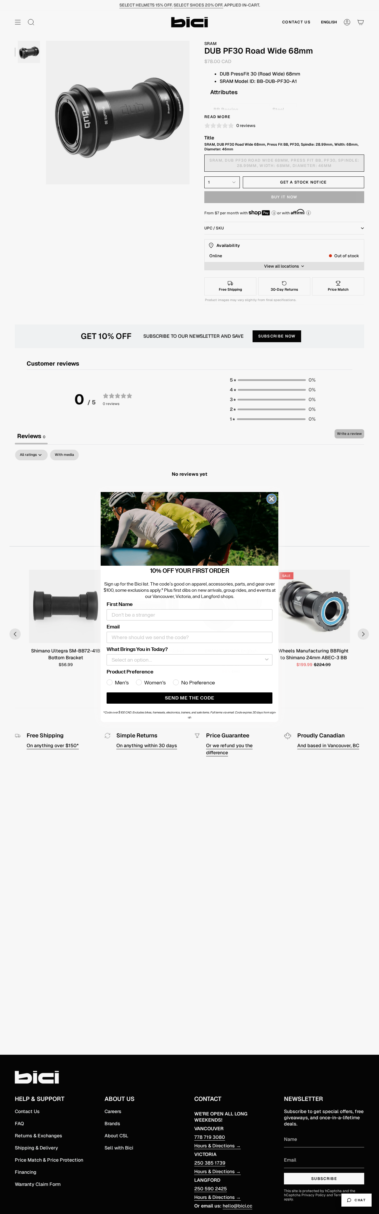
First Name (120, 604)
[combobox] (188, 660)
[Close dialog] (271, 498)
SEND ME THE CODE (189, 698)
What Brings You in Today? (137, 649)
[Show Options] (267, 660)
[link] (189, 529)
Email (113, 626)
